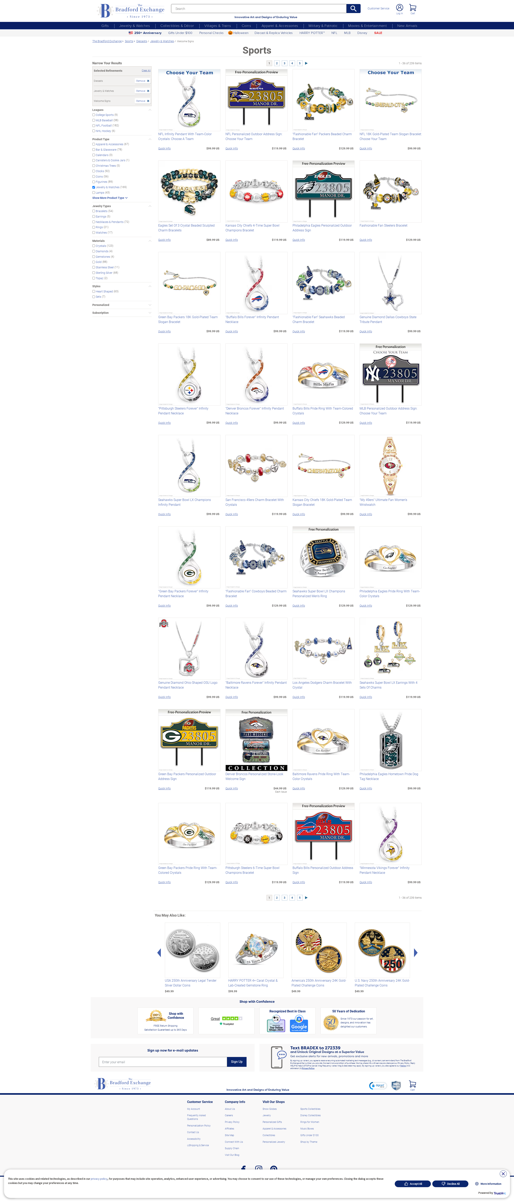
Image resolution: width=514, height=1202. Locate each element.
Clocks (100, 171)
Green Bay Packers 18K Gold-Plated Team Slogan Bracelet (188, 319)
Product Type (100, 139)
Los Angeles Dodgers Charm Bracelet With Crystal (322, 684)
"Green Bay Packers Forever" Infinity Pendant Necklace (183, 593)
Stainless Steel (105, 267)
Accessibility (194, 1138)
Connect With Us (234, 1141)
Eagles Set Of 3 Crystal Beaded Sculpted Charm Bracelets (186, 227)
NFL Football (104, 125)
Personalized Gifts (272, 1121)
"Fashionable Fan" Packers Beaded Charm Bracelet (322, 136)
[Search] (354, 8)
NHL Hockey (103, 131)
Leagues (97, 110)
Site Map (229, 1135)
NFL (334, 33)
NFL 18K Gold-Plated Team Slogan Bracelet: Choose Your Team (391, 136)
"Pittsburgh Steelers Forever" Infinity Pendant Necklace (183, 410)
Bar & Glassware (106, 149)
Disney (362, 33)
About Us (230, 1108)
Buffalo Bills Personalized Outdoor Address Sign (323, 870)
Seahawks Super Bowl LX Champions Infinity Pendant (184, 502)
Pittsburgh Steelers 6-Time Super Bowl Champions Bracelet (252, 870)
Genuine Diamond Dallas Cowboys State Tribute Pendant (388, 319)
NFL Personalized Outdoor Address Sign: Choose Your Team (253, 136)
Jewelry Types (101, 206)
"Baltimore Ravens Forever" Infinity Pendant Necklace (256, 684)
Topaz (99, 278)
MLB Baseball (104, 120)
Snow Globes (270, 1108)
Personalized (100, 305)
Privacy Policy (308, 1068)
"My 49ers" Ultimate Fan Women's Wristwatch (383, 502)
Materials (98, 241)
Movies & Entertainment (367, 25)
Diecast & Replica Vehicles (274, 33)
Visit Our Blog (232, 1154)
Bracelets (101, 211)
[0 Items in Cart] (412, 7)
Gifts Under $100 (180, 33)
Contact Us (193, 1132)
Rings (99, 227)
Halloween (241, 33)
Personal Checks (211, 33)
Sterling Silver (104, 273)
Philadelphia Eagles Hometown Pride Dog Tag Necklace (389, 776)
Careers (229, 1115)
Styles (96, 286)
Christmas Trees (106, 166)
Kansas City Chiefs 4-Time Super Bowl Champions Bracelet (252, 227)
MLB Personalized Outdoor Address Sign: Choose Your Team (388, 410)
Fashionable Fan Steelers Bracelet (383, 225)
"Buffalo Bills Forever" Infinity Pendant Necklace (252, 319)
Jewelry (267, 1115)
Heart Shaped (104, 291)
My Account (193, 1108)
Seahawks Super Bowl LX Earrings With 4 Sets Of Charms (388, 684)
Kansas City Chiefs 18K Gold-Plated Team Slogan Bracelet (322, 502)
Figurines (101, 182)
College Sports (105, 115)
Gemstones (103, 256)
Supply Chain (232, 1148)
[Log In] (399, 7)
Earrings (101, 216)
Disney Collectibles (310, 1115)
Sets (98, 296)
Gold (99, 262)
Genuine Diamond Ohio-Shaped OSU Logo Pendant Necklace (187, 684)
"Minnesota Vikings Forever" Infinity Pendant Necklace (385, 870)
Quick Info (164, 148)
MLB (347, 33)
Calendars (102, 155)
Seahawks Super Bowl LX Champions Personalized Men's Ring (319, 593)
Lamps (100, 192)
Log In (399, 13)
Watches (101, 232)
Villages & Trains (217, 25)
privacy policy (99, 1179)
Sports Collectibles (310, 1108)
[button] (378, 1085)
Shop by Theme (308, 1141)
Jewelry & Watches (134, 25)
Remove (140, 80)
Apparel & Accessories (280, 25)
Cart (413, 13)
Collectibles (269, 1135)
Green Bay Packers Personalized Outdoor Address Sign (187, 776)
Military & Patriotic (323, 25)
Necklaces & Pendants (109, 222)
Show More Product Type (108, 197)
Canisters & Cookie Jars (110, 160)
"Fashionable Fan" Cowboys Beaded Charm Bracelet (256, 593)
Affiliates (229, 1128)
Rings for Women (309, 1121)
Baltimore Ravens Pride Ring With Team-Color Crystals (321, 776)
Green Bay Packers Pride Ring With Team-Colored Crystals (187, 870)
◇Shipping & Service (198, 1145)
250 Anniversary (148, 33)
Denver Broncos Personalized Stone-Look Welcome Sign (254, 776)
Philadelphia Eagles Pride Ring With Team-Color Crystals (390, 593)
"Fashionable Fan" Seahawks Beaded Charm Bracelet (319, 319)
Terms (403, 1065)
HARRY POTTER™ (312, 33)
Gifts (105, 25)
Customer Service (378, 8)
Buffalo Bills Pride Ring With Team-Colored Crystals (323, 410)
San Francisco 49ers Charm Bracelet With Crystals (254, 502)
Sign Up (237, 1062)
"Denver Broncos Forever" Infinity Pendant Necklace (254, 410)
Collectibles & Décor (177, 25)
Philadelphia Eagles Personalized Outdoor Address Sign (322, 227)
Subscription (100, 313)
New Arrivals (407, 25)
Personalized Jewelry (274, 1141)
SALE (378, 33)
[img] (412, 1084)
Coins (246, 25)
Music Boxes (307, 1128)
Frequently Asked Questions (196, 1117)
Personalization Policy (199, 1125)
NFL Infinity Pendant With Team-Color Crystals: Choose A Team (185, 136)
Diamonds (102, 251)
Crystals (101, 246)
